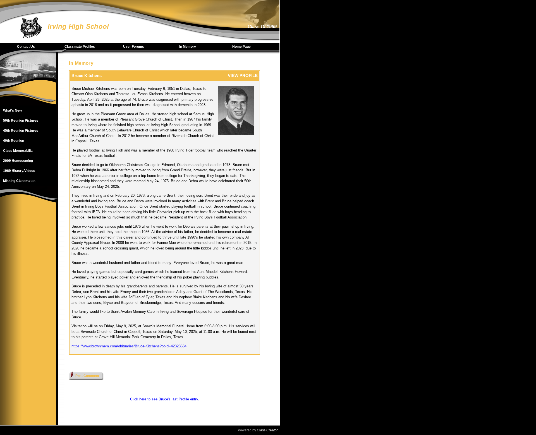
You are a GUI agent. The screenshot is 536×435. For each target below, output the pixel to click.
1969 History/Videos (19, 171)
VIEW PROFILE (243, 75)
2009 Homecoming (18, 161)
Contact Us (26, 47)
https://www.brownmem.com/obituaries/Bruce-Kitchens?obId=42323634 (128, 346)
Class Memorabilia (18, 151)
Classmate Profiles (79, 47)
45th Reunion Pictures (20, 131)
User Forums (133, 47)
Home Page (241, 47)
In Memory (187, 47)
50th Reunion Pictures (20, 120)
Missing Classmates (19, 181)
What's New (12, 110)
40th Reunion (13, 141)
